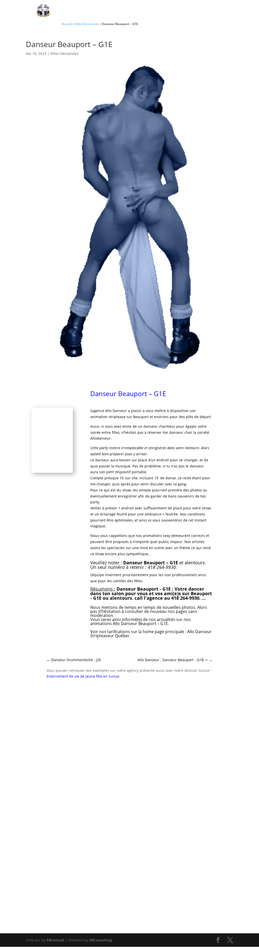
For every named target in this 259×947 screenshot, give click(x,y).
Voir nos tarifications (110, 631)
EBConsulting (100, 940)
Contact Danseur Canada (145, 10)
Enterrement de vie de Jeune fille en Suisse (83, 676)
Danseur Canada (86, 10)
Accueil (67, 24)
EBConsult (55, 940)
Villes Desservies (203, 10)
